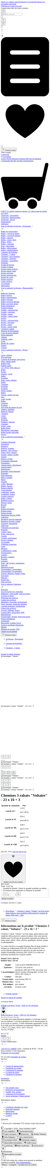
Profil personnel (13, 159)
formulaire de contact (18, 1057)
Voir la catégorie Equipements (12, 437)
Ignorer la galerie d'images (10, 654)
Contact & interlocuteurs (14, 1066)
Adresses (22, 159)
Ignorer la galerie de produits (11, 998)
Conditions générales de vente (17, 1107)
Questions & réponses (14, 1074)
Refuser (4, 1165)
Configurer (12, 1165)
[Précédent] (3, 757)
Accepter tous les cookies (27, 1165)
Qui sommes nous (12, 1088)
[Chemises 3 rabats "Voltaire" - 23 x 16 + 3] (17, 706)
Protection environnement (15, 1090)
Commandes (6, 161)
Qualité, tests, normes (13, 1092)
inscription (7, 157)
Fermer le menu (10, 150)
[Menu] (3, 11)
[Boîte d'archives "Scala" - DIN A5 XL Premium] (19, 1006)
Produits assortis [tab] (12, 994)
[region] (25, 723)
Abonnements (28, 161)
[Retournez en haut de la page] (3, 1157)
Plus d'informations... (24, 1162)
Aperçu (4, 159)
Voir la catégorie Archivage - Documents (16, 226)
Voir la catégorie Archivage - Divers (14, 350)
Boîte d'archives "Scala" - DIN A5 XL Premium (18, 1015)
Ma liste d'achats (17, 161)
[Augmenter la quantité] (18, 894)
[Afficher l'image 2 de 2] (4, 760)
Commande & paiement (14, 1070)
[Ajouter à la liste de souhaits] (3, 1010)
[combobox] (11, 14)
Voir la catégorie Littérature (11, 584)
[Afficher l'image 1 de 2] (2, 760)
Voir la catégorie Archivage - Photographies (17, 288)
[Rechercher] (2, 17)
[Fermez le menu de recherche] (3, 20)
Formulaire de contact (14, 1068)
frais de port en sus (19, 852)
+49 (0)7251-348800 (8, 1049)
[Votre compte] (2, 146)
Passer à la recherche (29, 2)
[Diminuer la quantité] (5, 894)
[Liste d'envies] (25, 144)
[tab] (27, 913)
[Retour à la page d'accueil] (11, 6)
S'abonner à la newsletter (10, 1053)
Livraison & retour (12, 1072)
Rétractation (10, 1111)
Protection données (13, 1109)
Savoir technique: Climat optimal (18, 1096)
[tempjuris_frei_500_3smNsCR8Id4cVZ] (10, 656)
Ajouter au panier (7, 899)
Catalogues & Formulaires (15, 1094)
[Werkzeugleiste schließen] (3, 1149)
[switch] (8, 1131)
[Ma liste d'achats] (25, 96)
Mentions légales (12, 1113)
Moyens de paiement (33, 159)
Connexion (5, 155)
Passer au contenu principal (11, 2)
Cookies (9, 1116)
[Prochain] (8, 757)
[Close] (2, 770)
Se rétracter (5, 1078)
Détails (3, 1036)
